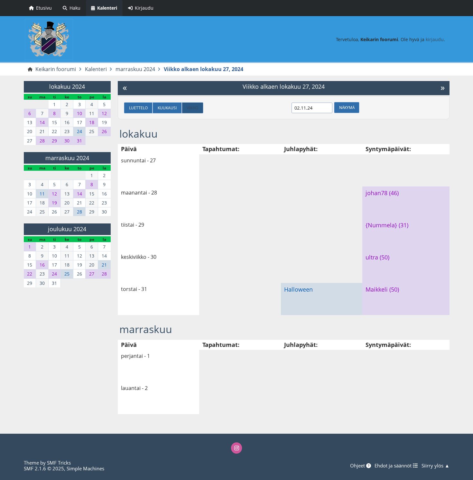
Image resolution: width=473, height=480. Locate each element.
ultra (372, 257)
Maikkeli (377, 289)
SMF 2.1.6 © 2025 (44, 468)
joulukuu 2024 (67, 229)
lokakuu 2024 (67, 86)
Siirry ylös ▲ (436, 465)
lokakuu (138, 133)
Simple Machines (85, 468)
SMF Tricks (59, 462)
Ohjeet (358, 465)
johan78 (376, 193)
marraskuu (145, 329)
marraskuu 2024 (67, 158)
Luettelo (138, 107)
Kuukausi (167, 107)
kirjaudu (435, 39)
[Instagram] (236, 447)
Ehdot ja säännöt (394, 465)
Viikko (192, 107)
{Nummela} (381, 225)
